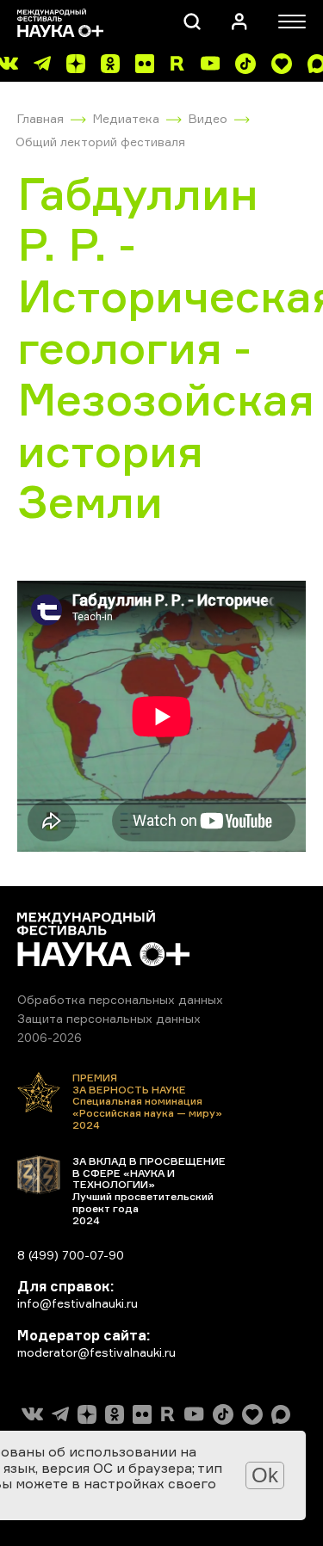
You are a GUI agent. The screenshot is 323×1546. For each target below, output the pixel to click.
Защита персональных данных (109, 1018)
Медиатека (126, 118)
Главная (40, 118)
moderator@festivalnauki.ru (96, 1352)
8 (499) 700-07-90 (70, 1254)
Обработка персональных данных (120, 999)
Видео (208, 118)
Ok (265, 1475)
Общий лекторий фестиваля (100, 141)
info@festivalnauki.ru (77, 1303)
